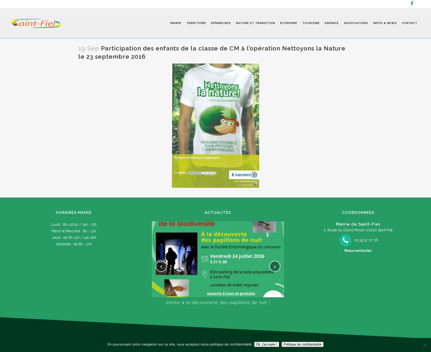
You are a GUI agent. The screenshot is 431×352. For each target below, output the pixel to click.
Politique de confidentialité (303, 344)
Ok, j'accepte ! (266, 344)
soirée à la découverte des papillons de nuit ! (218, 302)
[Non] (424, 345)
